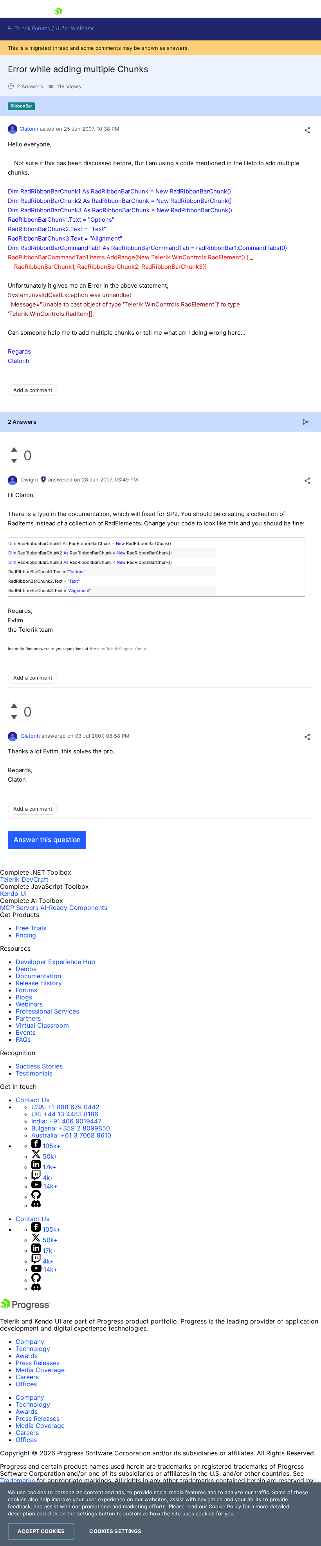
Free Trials (31, 928)
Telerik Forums (31, 28)
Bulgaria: (70, 1128)
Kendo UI (13, 893)
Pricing (26, 935)
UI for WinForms (75, 28)
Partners (28, 1018)
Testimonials (34, 1073)
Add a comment (32, 390)
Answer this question (47, 840)
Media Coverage (40, 1370)
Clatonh (29, 129)
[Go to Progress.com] (25, 1308)
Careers (27, 1377)
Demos (26, 969)
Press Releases (38, 1363)
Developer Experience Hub (55, 962)
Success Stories (39, 1066)
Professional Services (47, 1011)
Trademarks (17, 1480)
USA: (65, 1106)
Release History (39, 983)
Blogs (24, 997)
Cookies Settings (115, 1531)
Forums (26, 990)
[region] (160, 1514)
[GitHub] (36, 1197)
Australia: (71, 1135)
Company (30, 1341)
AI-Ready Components (73, 908)
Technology (33, 1349)
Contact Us (32, 1100)
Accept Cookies (41, 1531)
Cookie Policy (225, 1506)
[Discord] (36, 1205)
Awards (27, 1356)
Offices (26, 1384)
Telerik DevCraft (24, 879)
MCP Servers (19, 908)
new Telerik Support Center (122, 648)
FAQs (23, 1039)
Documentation (38, 976)
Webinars (29, 1004)
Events (26, 1032)
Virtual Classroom (42, 1025)
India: (66, 1121)
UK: (64, 1114)
